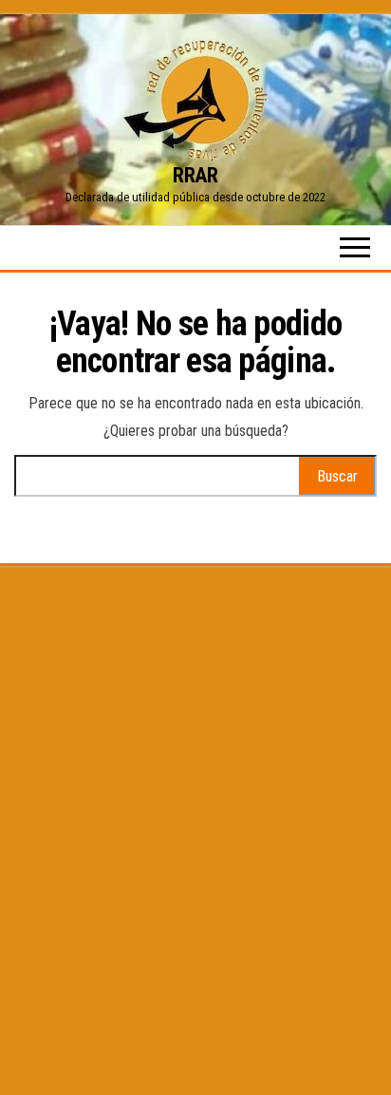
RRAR (195, 175)
